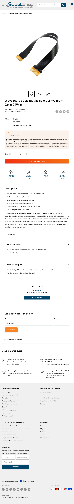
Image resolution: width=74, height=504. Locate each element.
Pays (6, 319)
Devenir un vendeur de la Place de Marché (15, 429)
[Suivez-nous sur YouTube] (18, 489)
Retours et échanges (8, 401)
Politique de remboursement (13, 340)
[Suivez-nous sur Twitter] (7, 489)
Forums (42, 426)
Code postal (58, 319)
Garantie (4, 407)
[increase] (26, 154)
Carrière (42, 395)
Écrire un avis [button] (37, 297)
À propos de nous (45, 392)
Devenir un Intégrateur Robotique (12, 426)
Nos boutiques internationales (10, 481)
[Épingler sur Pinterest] (60, 111)
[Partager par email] (67, 111)
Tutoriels (43, 435)
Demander (45, 179)
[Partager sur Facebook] (57, 111)
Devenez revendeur (8, 432)
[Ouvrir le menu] (3, 5)
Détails (11, 179)
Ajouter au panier (37, 161)
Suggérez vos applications (10, 438)
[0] (70, 5)
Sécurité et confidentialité (48, 401)
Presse (42, 404)
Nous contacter (7, 413)
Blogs (42, 429)
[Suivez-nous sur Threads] (29, 489)
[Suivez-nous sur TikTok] (21, 489)
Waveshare (9, 109)
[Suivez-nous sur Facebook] (3, 489)
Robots (42, 432)
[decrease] (15, 154)
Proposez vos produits (9, 435)
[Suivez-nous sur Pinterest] (14, 489)
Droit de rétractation (8, 416)
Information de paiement (9, 410)
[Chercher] (63, 5)
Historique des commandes (10, 395)
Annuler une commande (9, 404)
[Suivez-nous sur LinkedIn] (25, 489)
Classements (44, 438)
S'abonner (15, 467)
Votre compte (6, 392)
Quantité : (8, 154)
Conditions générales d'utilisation (50, 398)
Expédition (5, 398)
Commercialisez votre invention (12, 441)
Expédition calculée (19, 125)
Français (31, 481)
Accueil (4, 13)
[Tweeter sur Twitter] (64, 111)
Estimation (11, 330)
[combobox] (49, 5)
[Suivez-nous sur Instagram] (10, 489)
